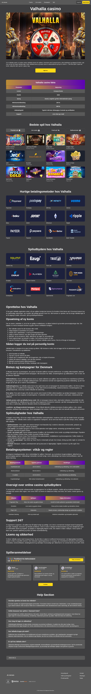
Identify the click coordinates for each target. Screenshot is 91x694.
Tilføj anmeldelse (76, 559)
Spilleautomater (74, 130)
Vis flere (45, 584)
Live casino (34, 130)
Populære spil (14, 130)
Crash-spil (54, 130)
